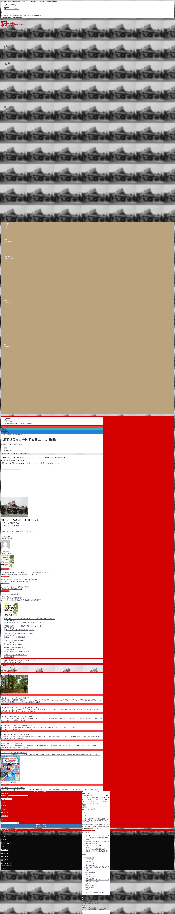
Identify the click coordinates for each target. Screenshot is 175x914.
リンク (6, 7)
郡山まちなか (5, 433)
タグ (83, 797)
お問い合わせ (17, 17)
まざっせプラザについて (12, 5)
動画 (2, 846)
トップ (3, 802)
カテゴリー (85, 793)
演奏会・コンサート (7, 843)
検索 (84, 805)
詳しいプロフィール (88, 830)
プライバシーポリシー (11, 9)
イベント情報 (6, 17)
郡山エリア (4, 431)
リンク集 (4, 868)
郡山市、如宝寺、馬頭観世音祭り (12, 434)
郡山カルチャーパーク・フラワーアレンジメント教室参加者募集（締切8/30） (97, 837)
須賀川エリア (5, 812)
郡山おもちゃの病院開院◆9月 (95, 849)
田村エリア (4, 816)
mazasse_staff (8, 450)
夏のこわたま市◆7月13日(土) (14, 662)
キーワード (85, 791)
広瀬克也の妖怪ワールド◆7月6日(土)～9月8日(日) (20, 660)
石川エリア (4, 819)
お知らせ (4, 429)
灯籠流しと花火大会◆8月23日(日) (96, 851)
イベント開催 (5, 427)
